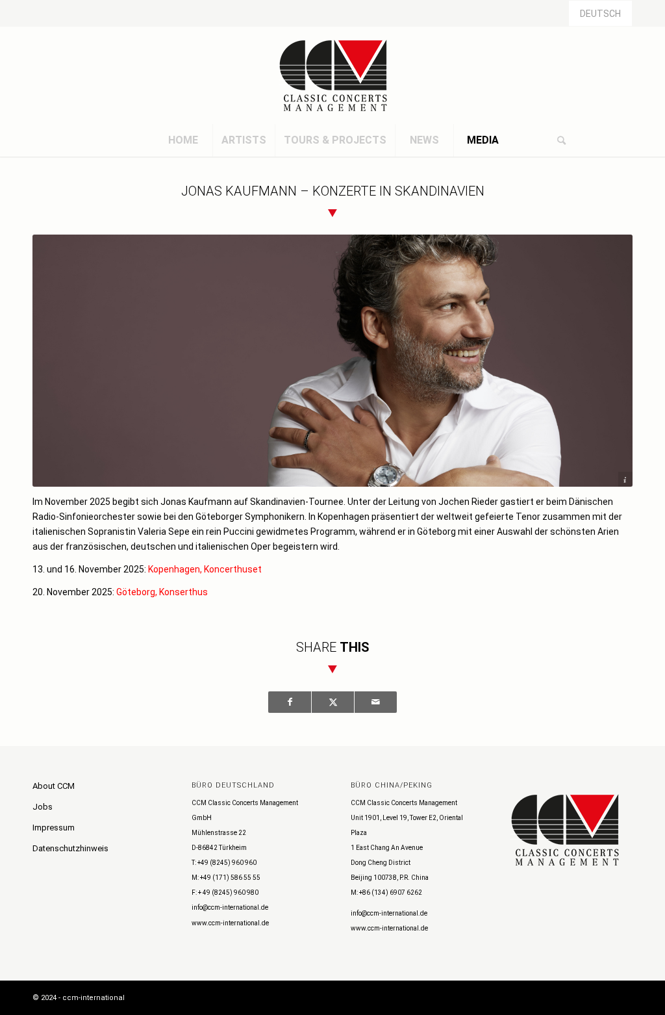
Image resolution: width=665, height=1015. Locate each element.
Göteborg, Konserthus (162, 592)
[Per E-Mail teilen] (376, 702)
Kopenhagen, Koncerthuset (205, 569)
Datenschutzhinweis (70, 848)
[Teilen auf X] (333, 702)
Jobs (42, 807)
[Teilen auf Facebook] (289, 702)
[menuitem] (183, 140)
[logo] (332, 75)
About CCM (53, 786)
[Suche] (561, 140)
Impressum (53, 827)
